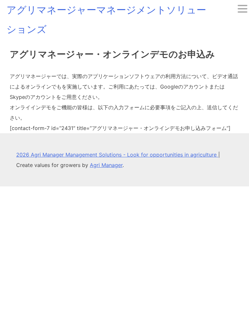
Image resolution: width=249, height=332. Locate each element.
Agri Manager (106, 165)
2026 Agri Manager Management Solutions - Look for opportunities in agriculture (117, 154)
